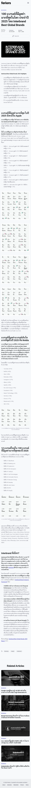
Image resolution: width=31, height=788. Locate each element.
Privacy (22, 784)
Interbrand (11, 567)
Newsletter (16, 784)
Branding (6, 651)
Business (3, 10)
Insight (12, 651)
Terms (27, 784)
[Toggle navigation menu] (28, 2)
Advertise (9, 784)
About (3, 784)
